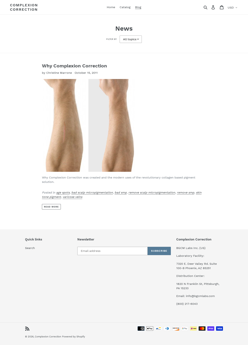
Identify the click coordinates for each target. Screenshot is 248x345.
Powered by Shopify (73, 336)
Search (30, 248)
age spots (63, 192)
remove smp (185, 192)
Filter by (111, 39)
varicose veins (72, 197)
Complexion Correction (24, 7)
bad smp (121, 192)
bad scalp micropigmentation (92, 192)
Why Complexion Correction (74, 65)
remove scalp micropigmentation (151, 192)
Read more (51, 206)
